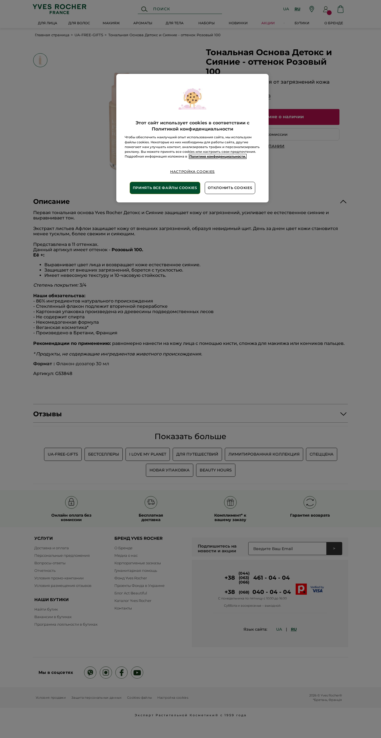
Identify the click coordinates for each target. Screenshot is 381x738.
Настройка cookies (192, 172)
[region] (192, 138)
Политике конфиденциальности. (217, 156)
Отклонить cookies (230, 188)
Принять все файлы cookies (165, 188)
